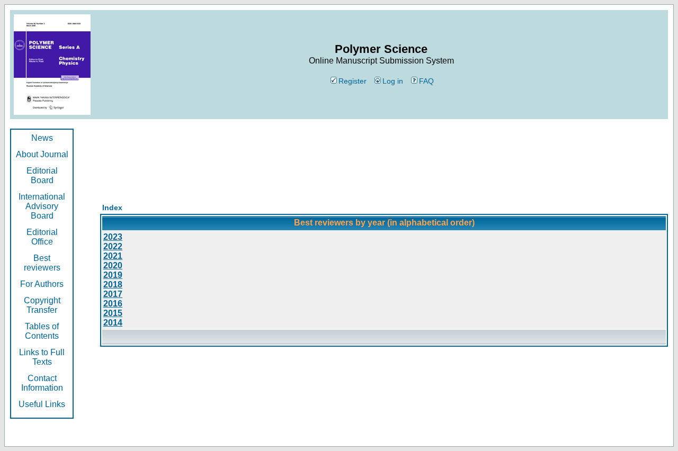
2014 (112, 322)
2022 (112, 246)
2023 (112, 236)
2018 (112, 284)
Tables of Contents (42, 331)
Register (352, 81)
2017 (112, 294)
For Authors (42, 283)
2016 (112, 303)
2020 (112, 265)
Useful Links (42, 404)
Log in (392, 81)
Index (112, 207)
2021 (112, 255)
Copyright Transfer (42, 305)
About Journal (42, 154)
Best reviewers (42, 263)
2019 (112, 274)
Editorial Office (42, 237)
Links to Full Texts (42, 357)
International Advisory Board (42, 206)
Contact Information (42, 383)
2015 (112, 313)
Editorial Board (42, 175)
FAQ (426, 81)
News (42, 137)
